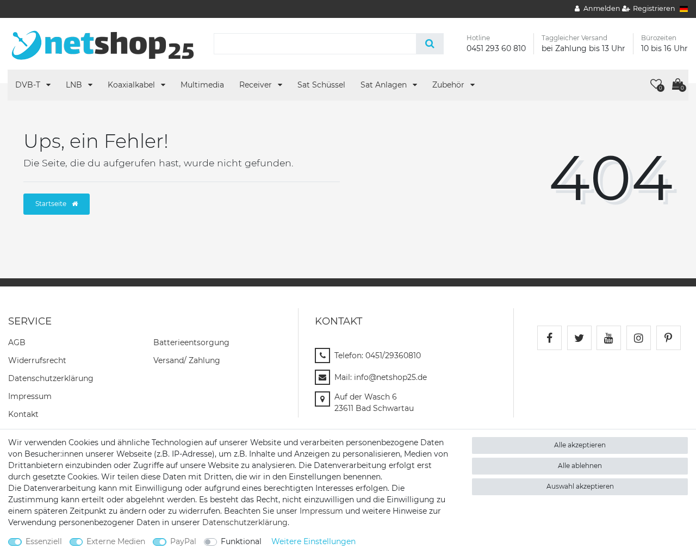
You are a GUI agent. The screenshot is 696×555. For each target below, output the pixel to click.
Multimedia (202, 85)
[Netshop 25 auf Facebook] (549, 338)
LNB (75, 85)
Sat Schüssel (321, 85)
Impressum (30, 396)
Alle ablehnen (580, 466)
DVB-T (28, 85)
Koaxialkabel (132, 85)
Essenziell (44, 541)
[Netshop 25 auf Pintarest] (668, 338)
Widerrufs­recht (37, 360)
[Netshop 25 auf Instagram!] (638, 338)
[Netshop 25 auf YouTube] (608, 338)
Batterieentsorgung (191, 342)
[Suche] (430, 43)
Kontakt (23, 414)
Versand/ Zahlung (186, 360)
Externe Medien (115, 541)
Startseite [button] (51, 203)
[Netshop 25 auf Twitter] (579, 338)
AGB (17, 342)
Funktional (241, 541)
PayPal (183, 541)
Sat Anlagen (385, 85)
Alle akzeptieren (580, 445)
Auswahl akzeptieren (580, 486)
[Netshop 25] (103, 43)
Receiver (256, 85)
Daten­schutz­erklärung (51, 378)
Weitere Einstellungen (313, 541)
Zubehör (449, 85)
